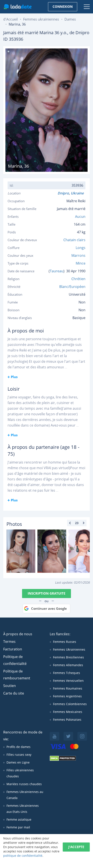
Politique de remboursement (16, 674)
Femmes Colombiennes (70, 704)
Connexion (63, 6)
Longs (80, 247)
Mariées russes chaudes (24, 784)
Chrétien (78, 278)
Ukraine (78, 193)
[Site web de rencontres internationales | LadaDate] (17, 6)
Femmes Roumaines (67, 688)
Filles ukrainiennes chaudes (20, 773)
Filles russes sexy (18, 754)
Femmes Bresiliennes (68, 657)
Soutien (9, 685)
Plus (14, 377)
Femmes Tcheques (66, 673)
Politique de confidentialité (15, 660)
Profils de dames (18, 747)
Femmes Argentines (67, 696)
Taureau (56, 271)
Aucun (80, 216)
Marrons (78, 255)
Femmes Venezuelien (68, 681)
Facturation (12, 649)
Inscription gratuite (46, 593)
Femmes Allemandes (68, 665)
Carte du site (13, 693)
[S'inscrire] (20, 551)
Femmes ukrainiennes (41, 19)
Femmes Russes (64, 642)
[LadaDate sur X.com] (68, 736)
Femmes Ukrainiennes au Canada (24, 795)
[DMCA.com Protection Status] (63, 760)
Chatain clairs (74, 239)
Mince (80, 263)
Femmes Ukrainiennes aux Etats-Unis (22, 809)
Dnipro (63, 193)
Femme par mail (18, 827)
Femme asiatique (18, 819)
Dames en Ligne (18, 762)
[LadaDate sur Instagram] (82, 736)
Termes (9, 641)
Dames (70, 19)
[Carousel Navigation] (77, 523)
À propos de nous (17, 634)
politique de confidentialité (22, 856)
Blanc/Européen (72, 286)
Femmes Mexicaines (67, 712)
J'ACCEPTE (76, 847)
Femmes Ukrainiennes (69, 649)
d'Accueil (10, 19)
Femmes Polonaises (67, 719)
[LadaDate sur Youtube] (54, 736)
